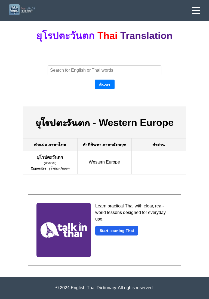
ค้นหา (104, 84)
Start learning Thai (117, 230)
